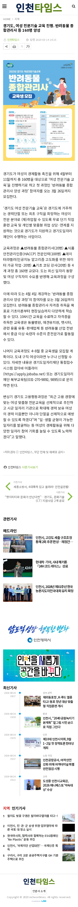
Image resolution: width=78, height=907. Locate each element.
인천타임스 (13, 40)
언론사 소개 (39, 891)
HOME (6, 19)
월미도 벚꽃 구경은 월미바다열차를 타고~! (32, 816)
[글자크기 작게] (22, 46)
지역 (17, 19)
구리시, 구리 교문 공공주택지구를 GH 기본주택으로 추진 (32, 857)
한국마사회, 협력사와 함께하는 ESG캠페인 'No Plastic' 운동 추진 (32, 837)
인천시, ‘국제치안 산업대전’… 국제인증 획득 (32, 847)
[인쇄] (14, 46)
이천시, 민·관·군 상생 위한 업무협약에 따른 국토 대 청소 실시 (32, 827)
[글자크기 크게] (28, 46)
